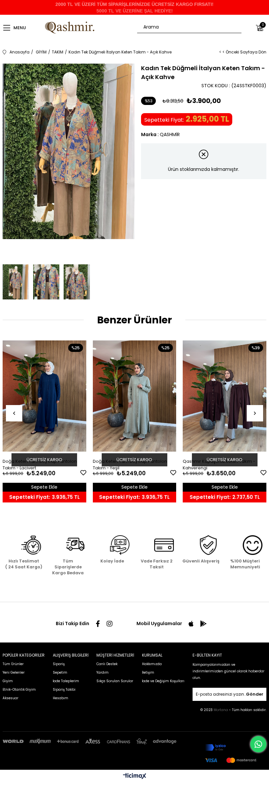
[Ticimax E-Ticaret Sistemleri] (134, 776)
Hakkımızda (152, 664)
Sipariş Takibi (64, 689)
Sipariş (59, 664)
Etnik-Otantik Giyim (19, 689)
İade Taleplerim (66, 681)
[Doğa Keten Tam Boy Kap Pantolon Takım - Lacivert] (44, 396)
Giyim (8, 681)
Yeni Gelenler (14, 672)
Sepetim (60, 672)
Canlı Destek (106, 664)
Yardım (102, 672)
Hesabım (60, 698)
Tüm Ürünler (13, 664)
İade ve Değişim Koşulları (163, 681)
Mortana (221, 709)
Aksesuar (10, 698)
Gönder (254, 694)
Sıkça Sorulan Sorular (114, 681)
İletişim (148, 672)
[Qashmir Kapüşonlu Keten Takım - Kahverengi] (224, 396)
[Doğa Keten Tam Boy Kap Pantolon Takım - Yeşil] (134, 396)
